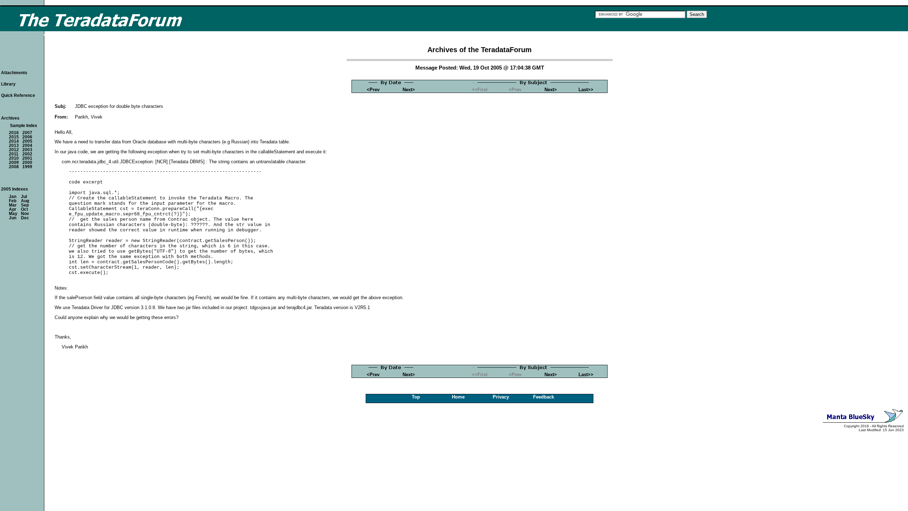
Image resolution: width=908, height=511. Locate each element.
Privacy (501, 397)
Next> (409, 89)
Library (8, 84)
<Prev (373, 89)
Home (458, 397)
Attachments (14, 72)
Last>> (585, 89)
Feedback (543, 397)
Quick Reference (18, 95)
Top (416, 397)
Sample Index (23, 125)
